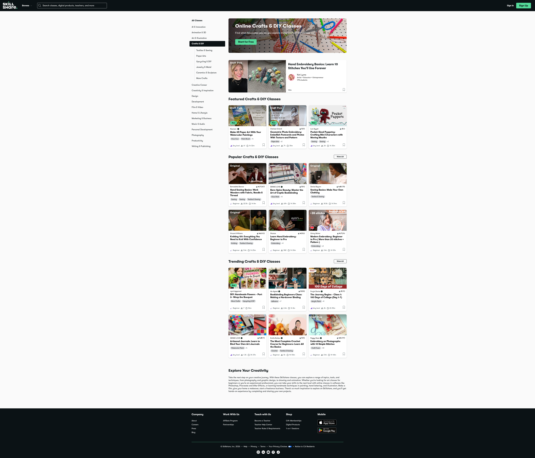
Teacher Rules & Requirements (267, 428)
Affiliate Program (230, 421)
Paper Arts (201, 56)
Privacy (254, 446)
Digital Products (293, 425)
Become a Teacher (262, 421)
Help (245, 446)
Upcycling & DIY (203, 61)
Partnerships (228, 425)
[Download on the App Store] (330, 423)
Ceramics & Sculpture (206, 72)
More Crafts (201, 78)
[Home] (10, 6)
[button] (31, 5)
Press (194, 428)
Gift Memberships (293, 421)
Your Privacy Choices (278, 446)
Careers (195, 425)
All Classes (197, 20)
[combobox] (72, 5)
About (194, 421)
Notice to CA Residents (305, 446)
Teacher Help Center (263, 425)
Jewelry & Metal (203, 67)
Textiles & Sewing (204, 50)
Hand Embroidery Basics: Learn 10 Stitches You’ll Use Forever (313, 66)
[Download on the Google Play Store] (330, 430)
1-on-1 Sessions (292, 428)
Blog (193, 432)
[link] (247, 127)
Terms (262, 446)
